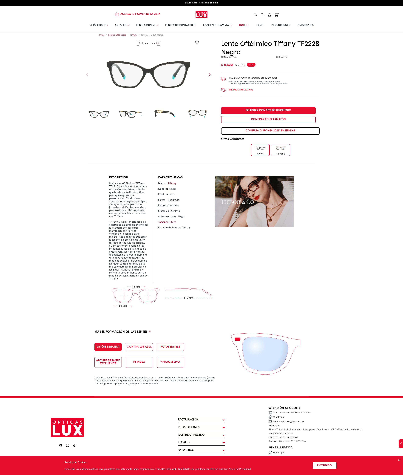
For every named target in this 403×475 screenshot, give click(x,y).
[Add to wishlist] (197, 43)
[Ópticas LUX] (202, 14)
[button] (98, 25)
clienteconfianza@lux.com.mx (288, 421)
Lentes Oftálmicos (117, 35)
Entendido (324, 465)
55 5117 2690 (298, 441)
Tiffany (133, 35)
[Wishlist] (262, 14)
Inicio (102, 35)
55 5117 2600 (290, 437)
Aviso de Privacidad (240, 468)
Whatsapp (278, 417)
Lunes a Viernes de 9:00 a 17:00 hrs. (292, 412)
